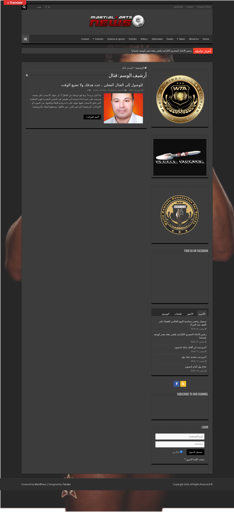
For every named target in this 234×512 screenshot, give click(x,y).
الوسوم (165, 313)
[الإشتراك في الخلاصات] (27, 75)
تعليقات (178, 313)
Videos (144, 39)
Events (170, 39)
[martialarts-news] (117, 20)
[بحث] (24, 7)
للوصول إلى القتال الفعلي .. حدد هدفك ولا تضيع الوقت (102, 85)
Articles (133, 39)
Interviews (157, 39)
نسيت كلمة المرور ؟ (194, 459)
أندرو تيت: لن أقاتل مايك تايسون (190, 347)
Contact (85, 39)
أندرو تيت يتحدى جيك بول (194, 357)
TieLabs (66, 484)
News (182, 39)
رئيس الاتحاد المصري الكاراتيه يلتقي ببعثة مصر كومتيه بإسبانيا (161, 50)
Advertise (178, 7)
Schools (99, 39)
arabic (96, 90)
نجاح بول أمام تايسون (195, 366)
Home (206, 39)
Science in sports (116, 39)
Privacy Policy (204, 7)
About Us (194, 39)
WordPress (40, 484)
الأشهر (190, 313)
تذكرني (176, 452)
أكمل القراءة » (92, 117)
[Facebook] (46, 7)
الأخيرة (202, 313)
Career (189, 7)
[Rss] (49, 7)
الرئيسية (139, 67)
